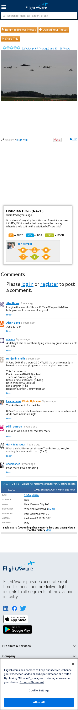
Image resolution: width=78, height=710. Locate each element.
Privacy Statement (32, 682)
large (19, 140)
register (49, 284)
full (26, 140)
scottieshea (13, 464)
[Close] (73, 663)
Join (48, 530)
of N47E (16, 235)
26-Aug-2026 (31, 495)
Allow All (39, 702)
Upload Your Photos (55, 29)
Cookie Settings (39, 690)
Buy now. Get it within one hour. (58, 489)
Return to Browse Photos (20, 29)
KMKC (51, 509)
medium (9, 140)
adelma (10, 339)
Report (9, 314)
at (55, 235)
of (34, 235)
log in (27, 284)
